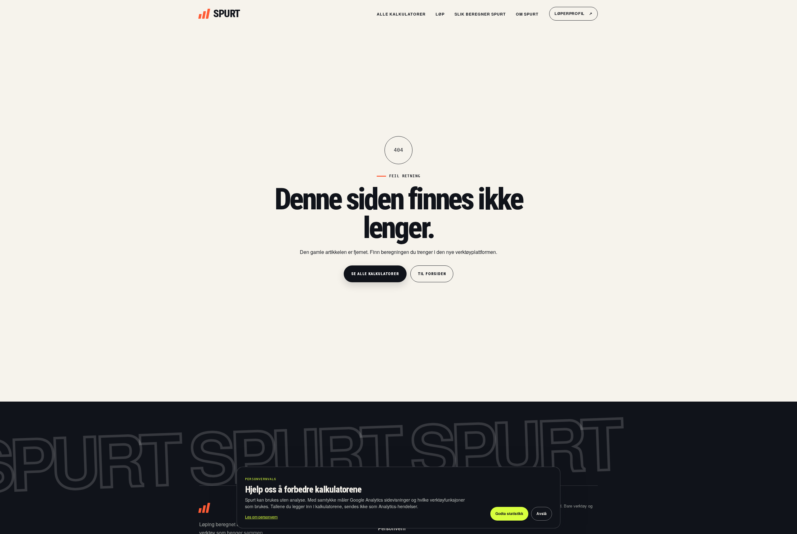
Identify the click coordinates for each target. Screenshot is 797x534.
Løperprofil (573, 13)
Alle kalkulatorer (401, 14)
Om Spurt (527, 14)
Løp (440, 14)
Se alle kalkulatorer (375, 273)
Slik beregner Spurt (480, 14)
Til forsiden (432, 273)
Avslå (541, 513)
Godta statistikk (509, 513)
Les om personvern (261, 517)
